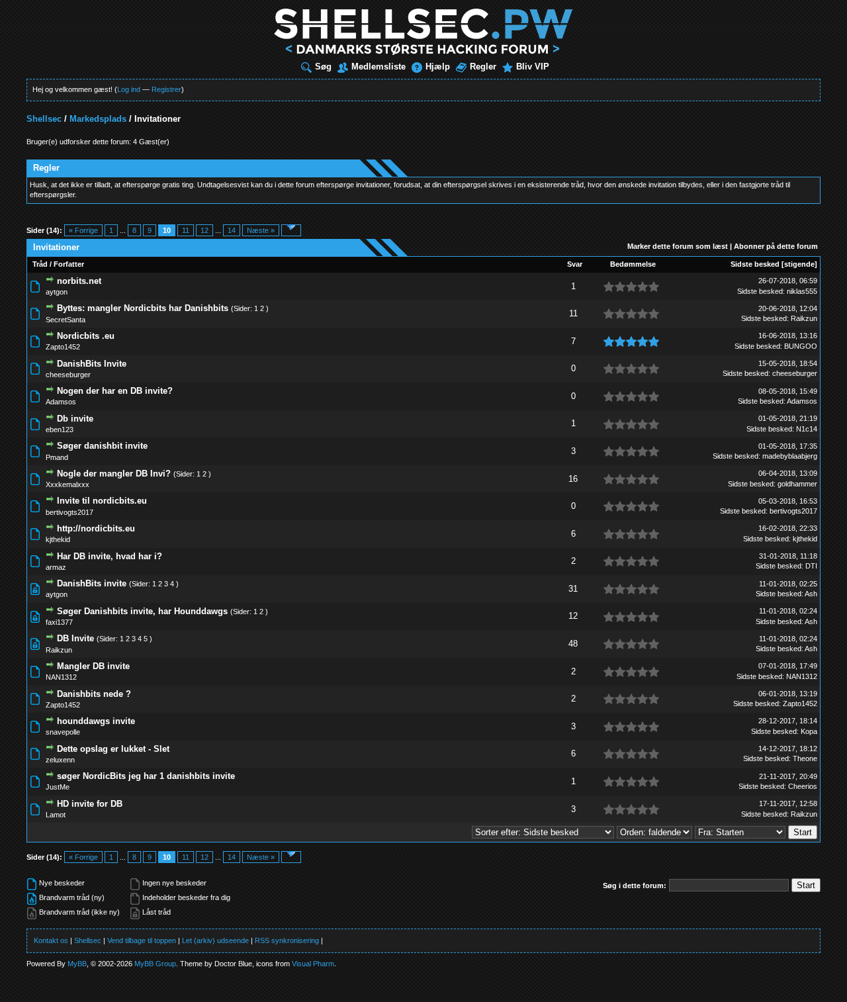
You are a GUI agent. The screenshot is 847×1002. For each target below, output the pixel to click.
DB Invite (75, 638)
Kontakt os (51, 940)
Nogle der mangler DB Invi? (114, 473)
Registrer (166, 89)
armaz (56, 567)
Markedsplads (97, 119)
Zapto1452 (63, 347)
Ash (811, 594)
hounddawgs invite (96, 721)
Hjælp (437, 66)
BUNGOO (800, 346)
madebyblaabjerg (789, 456)
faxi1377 (59, 622)
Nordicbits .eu (85, 336)
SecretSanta (65, 320)
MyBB (77, 964)
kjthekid (58, 539)
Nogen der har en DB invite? (115, 391)
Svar (574, 264)
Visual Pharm (313, 964)
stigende (799, 264)
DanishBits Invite (91, 364)
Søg (323, 66)
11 (185, 230)
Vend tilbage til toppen (141, 940)
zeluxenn (60, 760)
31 (573, 589)
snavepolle (63, 732)
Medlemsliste (378, 66)
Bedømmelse (633, 264)
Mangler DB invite (93, 666)
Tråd (40, 264)
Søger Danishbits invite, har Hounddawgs (142, 611)
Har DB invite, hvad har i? (109, 556)
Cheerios (802, 786)
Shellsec (44, 119)
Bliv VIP (532, 66)
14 (232, 230)
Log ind (128, 89)
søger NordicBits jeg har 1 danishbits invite (146, 776)
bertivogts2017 (69, 512)
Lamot (56, 815)
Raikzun (804, 318)
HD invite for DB (89, 804)
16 (573, 479)
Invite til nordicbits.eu (102, 501)
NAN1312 (61, 677)
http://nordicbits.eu (96, 528)
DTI (811, 566)
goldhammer (797, 484)
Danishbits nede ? (94, 694)
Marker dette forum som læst (677, 246)
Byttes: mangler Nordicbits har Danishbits (142, 308)
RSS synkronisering (287, 940)
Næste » (261, 230)
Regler (483, 66)
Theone (805, 758)
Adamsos (61, 402)
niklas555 (802, 291)
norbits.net (79, 281)
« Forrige (83, 230)
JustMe (57, 787)
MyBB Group (155, 964)
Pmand (57, 457)
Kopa (809, 731)
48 (573, 644)
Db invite (75, 419)
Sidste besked (755, 264)
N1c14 (806, 429)
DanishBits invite (91, 583)
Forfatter (69, 264)
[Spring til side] (291, 230)
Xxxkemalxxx (67, 484)
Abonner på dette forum (776, 246)
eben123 (59, 429)
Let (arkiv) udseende (215, 940)
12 (204, 230)
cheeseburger (68, 375)
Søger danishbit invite (102, 446)
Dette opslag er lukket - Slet (113, 749)
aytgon (56, 292)
